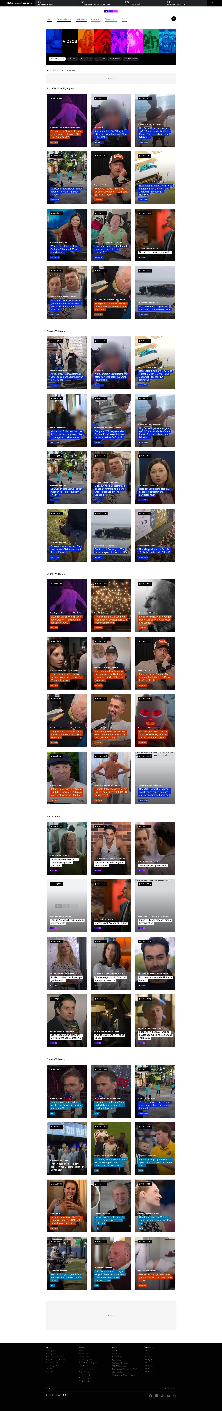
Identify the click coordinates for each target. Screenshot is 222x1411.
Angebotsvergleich (85, 1372)
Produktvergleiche (85, 1360)
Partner (82, 1348)
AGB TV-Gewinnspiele (120, 1366)
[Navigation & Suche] (173, 18)
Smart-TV (49, 1372)
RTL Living (149, 1369)
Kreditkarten (83, 1366)
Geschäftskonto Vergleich (88, 1363)
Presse (147, 1357)
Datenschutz (116, 1360)
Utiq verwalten (117, 1372)
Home (48, 1388)
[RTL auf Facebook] (150, 1395)
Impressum (116, 1354)
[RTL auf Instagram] (156, 1395)
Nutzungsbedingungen (120, 1363)
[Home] (111, 11)
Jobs (147, 1354)
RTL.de (48, 1348)
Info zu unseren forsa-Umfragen (123, 1375)
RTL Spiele (149, 1360)
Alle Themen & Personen (54, 1357)
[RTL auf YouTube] (168, 1395)
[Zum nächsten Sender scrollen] (217, 3)
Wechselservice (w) (86, 1369)
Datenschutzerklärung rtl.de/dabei (124, 1369)
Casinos (82, 1351)
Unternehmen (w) (85, 1375)
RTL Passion (149, 1372)
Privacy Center (117, 1357)
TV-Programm (51, 1354)
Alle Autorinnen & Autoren (55, 1360)
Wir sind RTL (149, 1348)
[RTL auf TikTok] (162, 1395)
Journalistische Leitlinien (55, 1363)
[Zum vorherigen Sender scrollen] (212, 3)
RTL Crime (149, 1366)
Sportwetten (83, 1354)
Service (115, 1348)
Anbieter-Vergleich (85, 1378)
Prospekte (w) (84, 1381)
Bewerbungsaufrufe (53, 1366)
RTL (47, 70)
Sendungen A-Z (51, 1351)
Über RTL (148, 1351)
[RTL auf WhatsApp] (174, 1395)
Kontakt (115, 1351)
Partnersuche (84, 1357)
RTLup (147, 1363)
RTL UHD (49, 1369)
